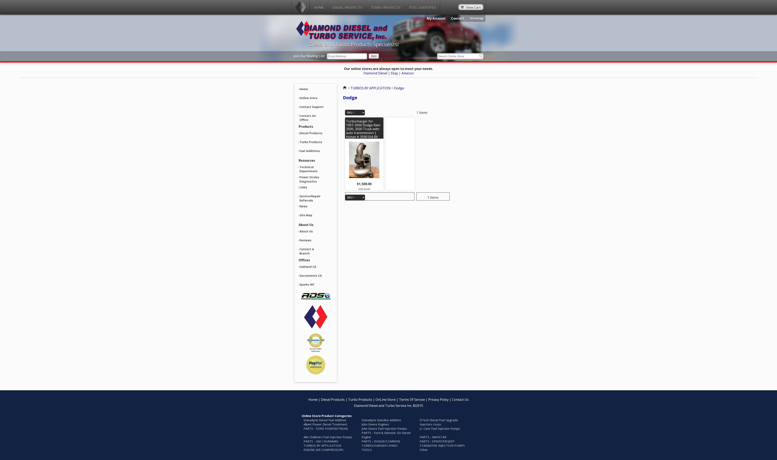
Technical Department (308, 169)
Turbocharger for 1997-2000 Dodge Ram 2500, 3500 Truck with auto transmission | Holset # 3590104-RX (363, 129)
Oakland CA (307, 267)
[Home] (301, 7)
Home (319, 7)
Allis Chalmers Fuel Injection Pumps (328, 437)
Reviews (305, 240)
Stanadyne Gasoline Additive (381, 420)
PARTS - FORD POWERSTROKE (326, 428)
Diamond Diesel (375, 73)
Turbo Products (386, 7)
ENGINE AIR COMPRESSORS (323, 450)
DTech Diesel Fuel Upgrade (439, 420)
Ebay (394, 73)
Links (303, 187)
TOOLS (367, 450)
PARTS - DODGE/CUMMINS (381, 441)
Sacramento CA (310, 275)
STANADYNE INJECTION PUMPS (442, 445)
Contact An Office (307, 118)
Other (424, 450)
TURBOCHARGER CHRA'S (380, 445)
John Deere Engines (375, 424)
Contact (457, 18)
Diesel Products (347, 7)
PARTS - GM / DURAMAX (321, 441)
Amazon (407, 73)
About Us (306, 231)
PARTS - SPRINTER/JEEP (437, 441)
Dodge (399, 88)
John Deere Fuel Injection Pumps (384, 428)
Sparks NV (306, 284)
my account (436, 18)
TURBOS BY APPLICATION (370, 88)
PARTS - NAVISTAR (433, 437)
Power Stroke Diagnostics (309, 179)
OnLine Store (386, 399)
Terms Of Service (412, 399)
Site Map (305, 215)
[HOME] (345, 39)
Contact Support (311, 107)
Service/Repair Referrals (310, 198)
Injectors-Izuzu (430, 424)
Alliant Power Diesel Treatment (325, 424)
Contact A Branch (306, 251)
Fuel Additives (422, 7)
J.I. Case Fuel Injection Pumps (440, 428)
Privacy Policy (438, 399)
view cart (473, 7)
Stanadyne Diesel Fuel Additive (325, 420)
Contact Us (460, 399)
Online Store (308, 98)
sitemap (476, 18)
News (303, 206)
